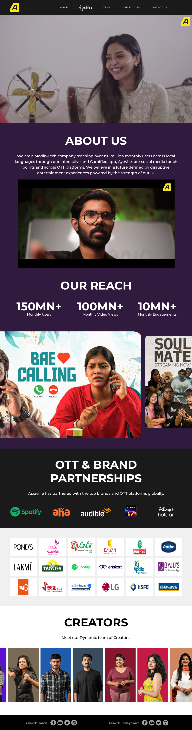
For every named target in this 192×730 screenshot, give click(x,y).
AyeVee (85, 7)
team (107, 7)
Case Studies (130, 7)
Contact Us (158, 7)
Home (64, 7)
